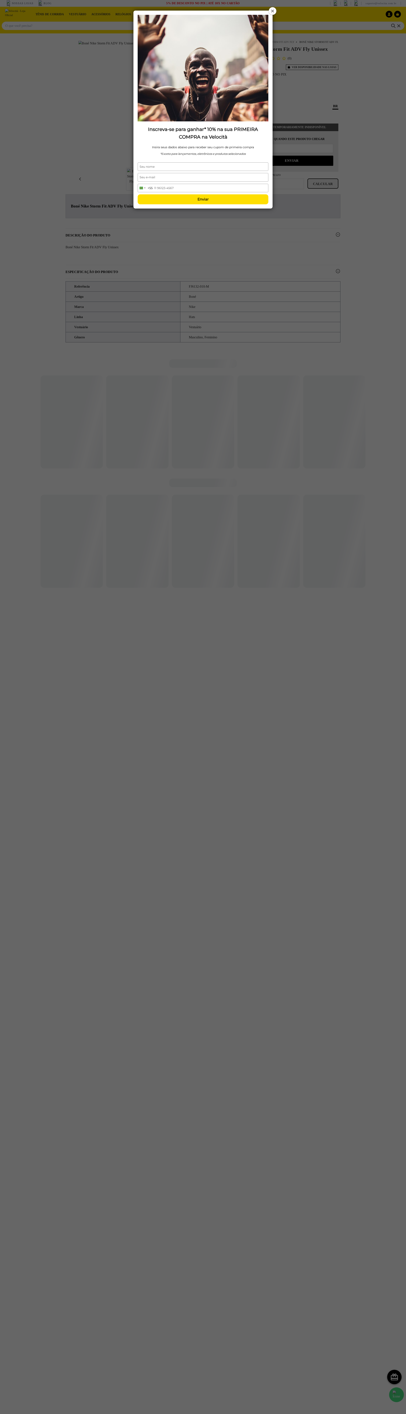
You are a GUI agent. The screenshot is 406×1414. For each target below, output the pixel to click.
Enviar (203, 199)
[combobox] (145, 188)
